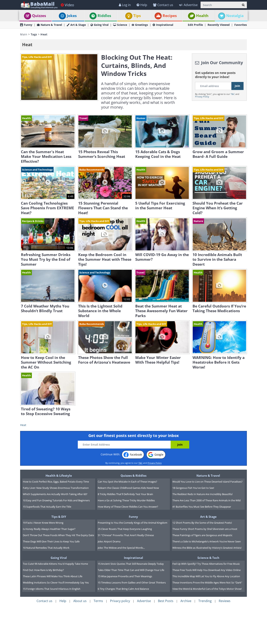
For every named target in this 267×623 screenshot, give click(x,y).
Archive (185, 601)
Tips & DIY (58, 517)
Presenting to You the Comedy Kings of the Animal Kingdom (132, 522)
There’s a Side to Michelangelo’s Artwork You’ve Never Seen (206, 541)
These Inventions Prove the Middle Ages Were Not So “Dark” (207, 582)
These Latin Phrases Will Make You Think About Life (52, 576)
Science (122, 25)
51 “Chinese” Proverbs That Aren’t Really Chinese (126, 535)
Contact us (165, 5)
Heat (23, 425)
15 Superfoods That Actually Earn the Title (47, 506)
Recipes (170, 15)
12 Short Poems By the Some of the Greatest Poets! (202, 522)
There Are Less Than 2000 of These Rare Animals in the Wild (206, 500)
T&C (233, 94)
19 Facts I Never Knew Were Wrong (43, 522)
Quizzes (39, 15)
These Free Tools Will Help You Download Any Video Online (206, 570)
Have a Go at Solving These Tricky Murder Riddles (126, 500)
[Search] (243, 5)
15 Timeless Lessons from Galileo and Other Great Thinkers (132, 582)
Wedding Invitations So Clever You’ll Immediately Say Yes (56, 582)
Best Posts (165, 601)
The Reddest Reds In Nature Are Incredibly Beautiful (202, 494)
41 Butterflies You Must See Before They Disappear (201, 506)
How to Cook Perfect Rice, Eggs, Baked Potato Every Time (56, 481)
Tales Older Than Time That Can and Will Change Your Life (131, 570)
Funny (28, 25)
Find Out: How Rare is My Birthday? (43, 570)
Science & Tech (208, 558)
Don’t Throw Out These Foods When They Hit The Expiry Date (58, 535)
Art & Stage (78, 25)
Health (202, 15)
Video (69, 5)
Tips (137, 15)
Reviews (224, 601)
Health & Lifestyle (59, 475)
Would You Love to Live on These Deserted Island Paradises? (207, 481)
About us (80, 601)
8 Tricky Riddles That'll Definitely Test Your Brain (125, 494)
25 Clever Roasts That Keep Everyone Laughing (125, 529)
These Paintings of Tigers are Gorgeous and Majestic (202, 535)
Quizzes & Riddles (133, 475)
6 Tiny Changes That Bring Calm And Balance (123, 589)
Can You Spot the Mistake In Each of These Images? (127, 481)
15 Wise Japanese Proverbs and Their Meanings (125, 576)
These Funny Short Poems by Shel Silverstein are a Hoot (204, 529)
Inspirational (164, 25)
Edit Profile (195, 25)
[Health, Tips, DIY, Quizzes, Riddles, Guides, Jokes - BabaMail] (39, 5)
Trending (205, 601)
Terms (98, 601)
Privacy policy (120, 601)
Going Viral (101, 25)
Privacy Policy (202, 96)
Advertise (191, 5)
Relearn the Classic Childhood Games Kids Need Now (128, 488)
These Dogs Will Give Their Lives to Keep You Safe (51, 541)
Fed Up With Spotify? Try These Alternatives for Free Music (206, 563)
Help (143, 5)
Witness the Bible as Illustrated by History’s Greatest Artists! (206, 547)
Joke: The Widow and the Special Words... (121, 547)
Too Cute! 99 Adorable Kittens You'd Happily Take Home (55, 563)
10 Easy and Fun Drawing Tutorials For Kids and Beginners (56, 500)
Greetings (141, 25)
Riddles (104, 15)
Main (23, 34)
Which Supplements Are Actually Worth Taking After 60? (55, 494)
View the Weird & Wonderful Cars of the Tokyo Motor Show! (207, 589)
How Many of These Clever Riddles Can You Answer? (128, 506)
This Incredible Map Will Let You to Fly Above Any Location (206, 576)
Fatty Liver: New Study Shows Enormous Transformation (56, 488)
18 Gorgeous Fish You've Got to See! (193, 488)
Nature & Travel (51, 25)
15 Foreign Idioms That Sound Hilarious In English (51, 589)
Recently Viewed (219, 25)
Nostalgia (235, 15)
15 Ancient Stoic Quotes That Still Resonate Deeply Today (131, 563)
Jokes (72, 15)
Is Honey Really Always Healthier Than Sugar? (49, 529)
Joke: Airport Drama (109, 541)
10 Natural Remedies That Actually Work (46, 547)
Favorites (240, 25)
